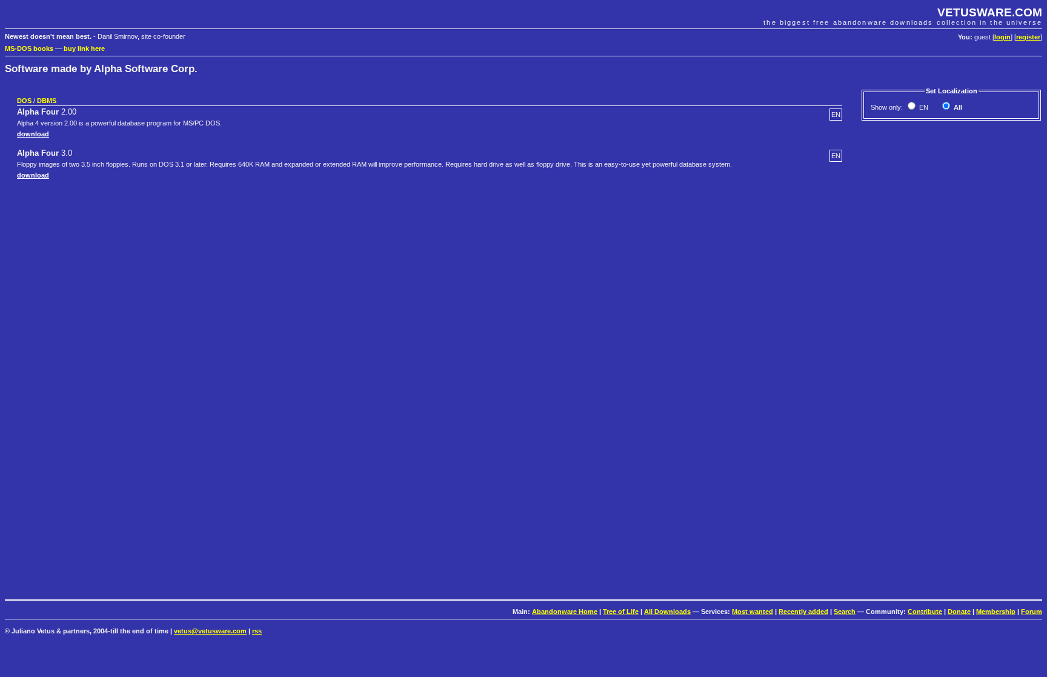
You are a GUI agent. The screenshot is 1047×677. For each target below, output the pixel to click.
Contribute (925, 611)
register (1028, 37)
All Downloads (667, 611)
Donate (959, 611)
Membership (995, 611)
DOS (24, 100)
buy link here (84, 48)
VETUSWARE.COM (989, 12)
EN (922, 107)
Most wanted (752, 611)
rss (257, 631)
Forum (1031, 611)
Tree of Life (621, 611)
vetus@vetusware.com (210, 631)
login (1002, 37)
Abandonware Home (564, 611)
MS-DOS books (29, 48)
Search (845, 611)
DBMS (46, 100)
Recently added (803, 611)
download (33, 134)
